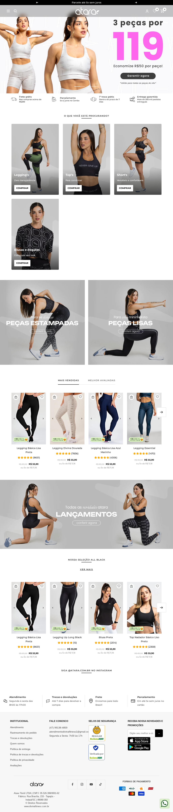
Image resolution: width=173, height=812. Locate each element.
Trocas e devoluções (21, 738)
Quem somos (17, 743)
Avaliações (16, 765)
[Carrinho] (162, 11)
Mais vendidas (68, 380)
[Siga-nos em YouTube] (91, 784)
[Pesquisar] (15, 10)
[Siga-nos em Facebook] (72, 784)
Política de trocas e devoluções (26, 754)
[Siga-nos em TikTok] (100, 784)
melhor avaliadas (101, 380)
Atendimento (17, 727)
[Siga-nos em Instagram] (81, 784)
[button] (14, 418)
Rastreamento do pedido (23, 732)
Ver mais (86, 569)
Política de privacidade (22, 759)
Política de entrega (20, 749)
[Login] (147, 11)
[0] (154, 11)
